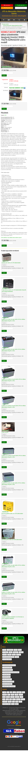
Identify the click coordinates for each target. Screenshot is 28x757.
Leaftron (12, 696)
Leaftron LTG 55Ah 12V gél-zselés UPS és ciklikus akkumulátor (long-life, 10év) (13, 350)
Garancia (4, 654)
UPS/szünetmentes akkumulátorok (9, 665)
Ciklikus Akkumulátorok (7, 679)
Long (4, 699)
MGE (7, 699)
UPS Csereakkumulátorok (7, 669)
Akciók (20, 649)
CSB (23, 692)
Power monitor (5, 432)
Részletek (4, 264)
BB (10, 692)
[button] (3, 20)
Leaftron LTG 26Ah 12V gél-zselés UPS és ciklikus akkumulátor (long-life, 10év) (13, 483)
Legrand (17, 696)
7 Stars (4, 692)
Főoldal (4, 649)
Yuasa (13, 703)
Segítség (16, 656)
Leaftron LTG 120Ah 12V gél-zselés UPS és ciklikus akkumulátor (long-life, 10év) (14, 456)
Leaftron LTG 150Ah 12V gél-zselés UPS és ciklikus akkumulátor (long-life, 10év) (14, 406)
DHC (9, 694)
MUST (14, 699)
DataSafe (4, 694)
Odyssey (18, 699)
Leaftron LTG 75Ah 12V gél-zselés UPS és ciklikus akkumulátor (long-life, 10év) (13, 320)
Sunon (20, 701)
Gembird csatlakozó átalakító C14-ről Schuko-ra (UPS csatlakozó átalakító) (13, 617)
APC (8, 692)
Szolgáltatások (10, 649)
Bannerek (18, 654)
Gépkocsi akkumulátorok (7, 683)
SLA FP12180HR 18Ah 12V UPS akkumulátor (12, 513)
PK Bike (23, 699)
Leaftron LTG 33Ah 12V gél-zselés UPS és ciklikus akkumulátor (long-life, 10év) (13, 566)
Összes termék (5, 24)
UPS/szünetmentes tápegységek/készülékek (12, 25)
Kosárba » (4, 75)
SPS (5, 115)
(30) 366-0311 (21, 5)
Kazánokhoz (7, 5)
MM (10, 699)
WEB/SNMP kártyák (6, 676)
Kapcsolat (21, 652)
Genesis (20, 694)
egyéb (17, 703)
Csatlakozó (19, 692)
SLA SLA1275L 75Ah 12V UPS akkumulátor (12, 539)
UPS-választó (5, 652)
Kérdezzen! (16, 652)
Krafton (8, 696)
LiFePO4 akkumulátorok (7, 667)
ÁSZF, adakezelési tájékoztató (8, 656)
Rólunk (14, 654)
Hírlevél (15, 649)
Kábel (4, 696)
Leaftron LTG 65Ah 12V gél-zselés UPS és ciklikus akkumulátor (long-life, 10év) (13, 593)
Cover (14, 692)
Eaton (12, 694)
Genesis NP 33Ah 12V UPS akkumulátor (11, 262)
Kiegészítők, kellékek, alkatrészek (9, 686)
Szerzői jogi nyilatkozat (7, 659)
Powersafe (5, 701)
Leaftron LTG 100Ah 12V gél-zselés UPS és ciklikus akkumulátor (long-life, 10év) (14, 380)
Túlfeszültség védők (6, 674)
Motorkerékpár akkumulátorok (8, 681)
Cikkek (10, 652)
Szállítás (9, 654)
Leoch (21, 696)
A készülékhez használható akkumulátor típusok (11, 237)
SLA (13, 701)
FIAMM (16, 694)
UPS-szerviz (7, 8)
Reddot (9, 701)
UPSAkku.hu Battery (6, 703)
